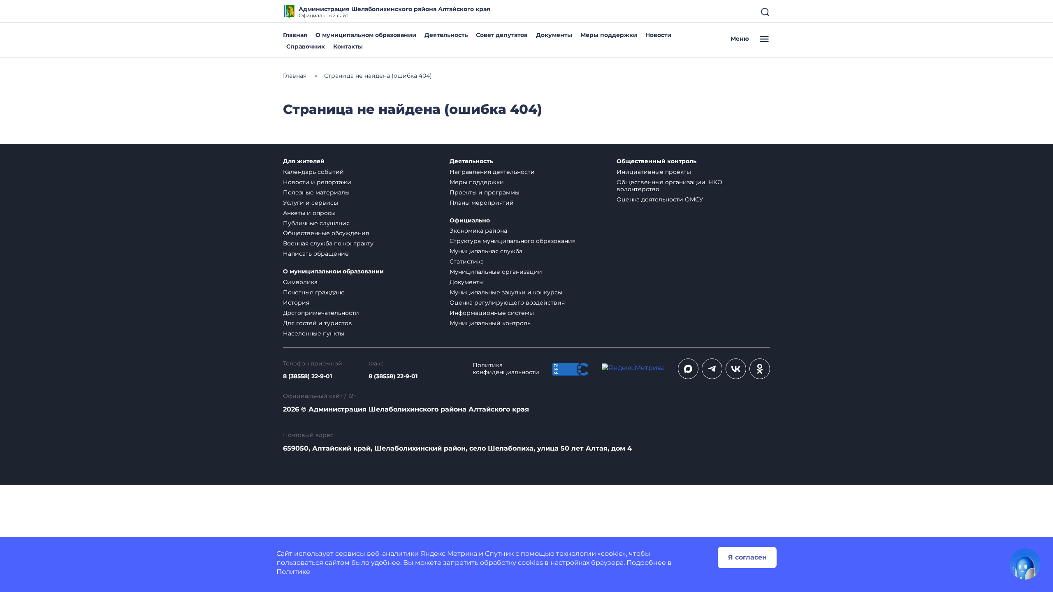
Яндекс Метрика (448, 553)
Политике (293, 572)
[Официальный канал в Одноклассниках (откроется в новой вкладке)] (759, 368)
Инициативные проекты (654, 172)
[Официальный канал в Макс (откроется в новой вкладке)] (688, 368)
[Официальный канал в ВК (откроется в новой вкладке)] (736, 368)
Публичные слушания (316, 223)
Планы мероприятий (482, 202)
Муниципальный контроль (490, 323)
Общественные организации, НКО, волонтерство (670, 185)
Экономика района (478, 230)
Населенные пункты (313, 333)
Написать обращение (316, 253)
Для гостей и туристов (317, 323)
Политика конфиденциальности (506, 369)
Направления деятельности (492, 172)
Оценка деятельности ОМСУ (660, 199)
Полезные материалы (316, 192)
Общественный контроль (656, 161)
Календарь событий (313, 172)
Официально (470, 220)
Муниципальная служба (486, 251)
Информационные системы (492, 313)
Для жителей (304, 161)
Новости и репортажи (317, 182)
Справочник (305, 46)
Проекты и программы (485, 192)
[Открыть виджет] (1025, 564)
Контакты (348, 46)
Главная (295, 35)
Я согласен (747, 557)
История (296, 302)
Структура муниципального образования (512, 241)
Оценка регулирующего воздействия (507, 302)
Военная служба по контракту (328, 243)
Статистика (467, 261)
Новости (658, 35)
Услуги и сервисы (310, 202)
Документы (554, 35)
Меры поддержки (608, 35)
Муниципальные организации (496, 271)
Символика (300, 282)
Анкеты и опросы (309, 213)
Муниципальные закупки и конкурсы (506, 292)
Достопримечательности (321, 313)
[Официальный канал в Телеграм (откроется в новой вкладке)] (712, 368)
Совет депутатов (502, 35)
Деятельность (446, 35)
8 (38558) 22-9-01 (307, 376)
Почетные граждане (314, 292)
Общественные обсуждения (326, 233)
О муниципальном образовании (365, 35)
